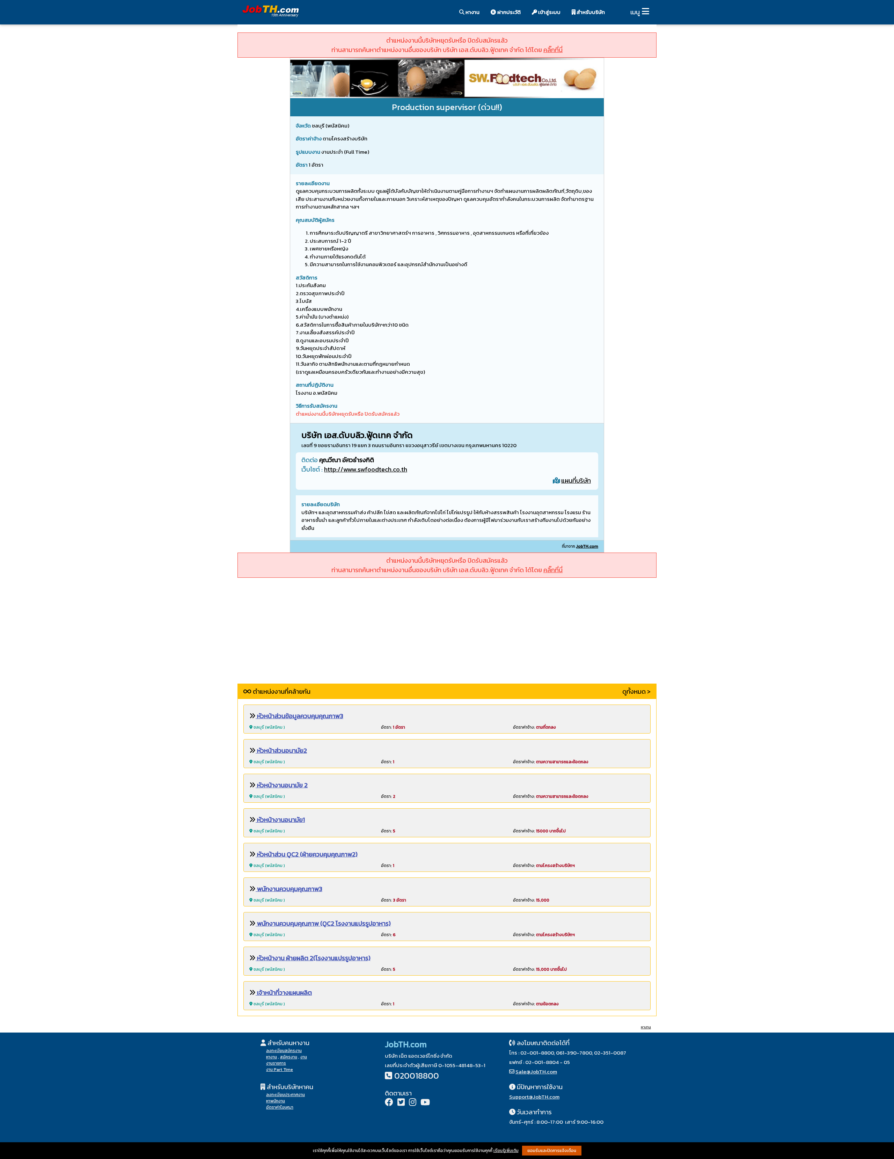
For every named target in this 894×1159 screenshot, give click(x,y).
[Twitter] (401, 1103)
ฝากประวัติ (508, 12)
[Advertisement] (447, 635)
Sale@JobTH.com (536, 1071)
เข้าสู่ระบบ (548, 12)
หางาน (471, 12)
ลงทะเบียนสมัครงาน (284, 1051)
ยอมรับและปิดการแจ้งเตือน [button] (551, 1150)
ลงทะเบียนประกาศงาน (285, 1095)
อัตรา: (393, 727)
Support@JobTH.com (534, 1097)
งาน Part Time (279, 1069)
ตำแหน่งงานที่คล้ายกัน (280, 691)
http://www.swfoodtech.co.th (365, 469)
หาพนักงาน (275, 1101)
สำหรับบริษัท (590, 12)
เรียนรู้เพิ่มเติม (506, 1150)
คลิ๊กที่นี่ (553, 49)
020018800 (416, 1076)
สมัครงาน (288, 1057)
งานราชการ (276, 1063)
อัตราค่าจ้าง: (534, 727)
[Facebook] (389, 1103)
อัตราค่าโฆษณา (279, 1107)
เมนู (635, 12)
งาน (303, 1057)
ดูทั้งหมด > (636, 691)
